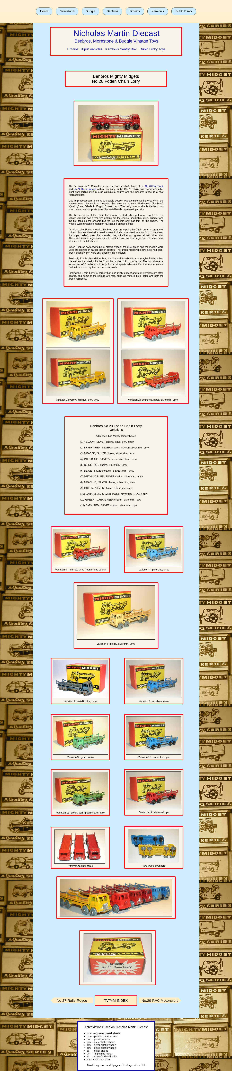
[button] (67, 11)
